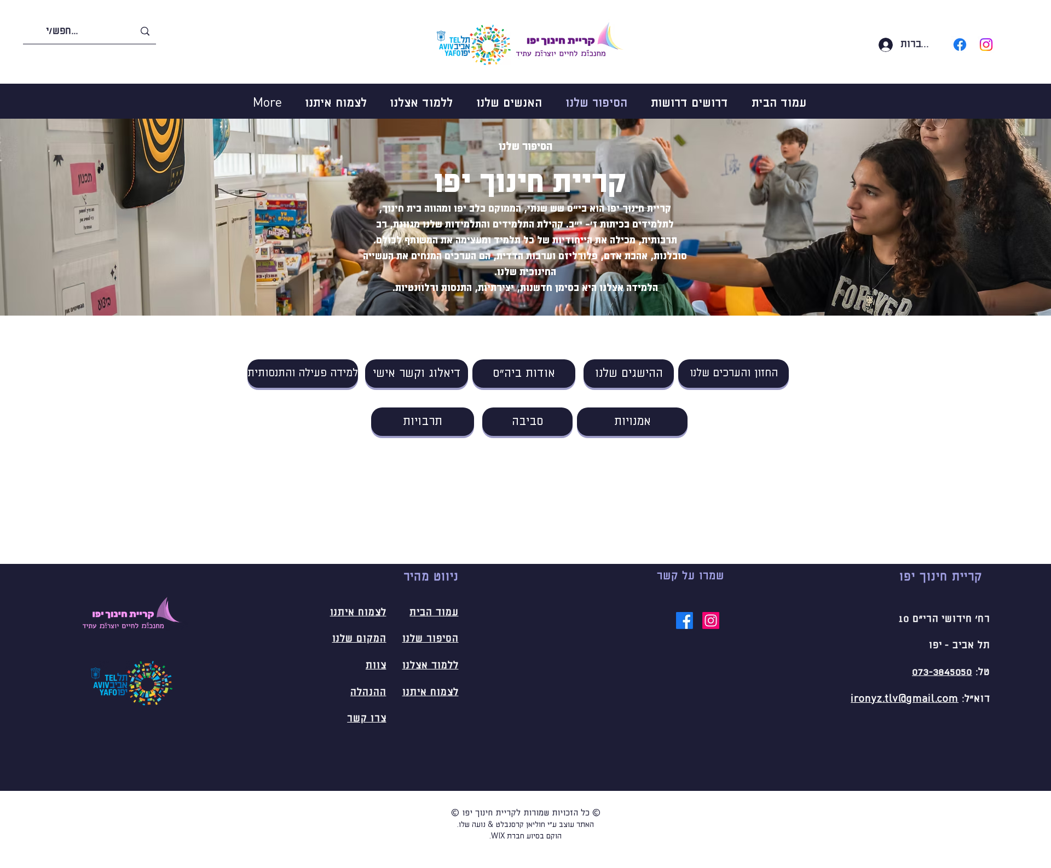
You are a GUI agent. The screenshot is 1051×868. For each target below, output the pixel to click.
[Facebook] (959, 44)
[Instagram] (986, 44)
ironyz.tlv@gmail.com (904, 699)
